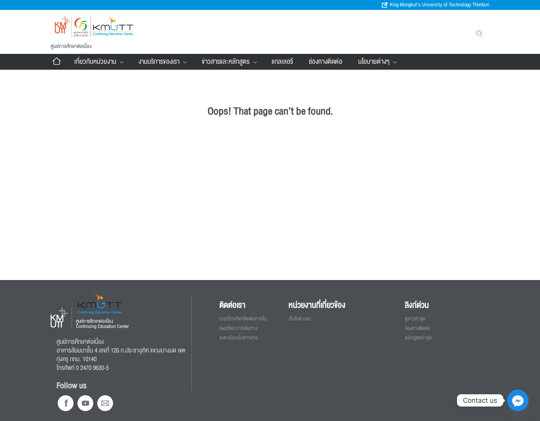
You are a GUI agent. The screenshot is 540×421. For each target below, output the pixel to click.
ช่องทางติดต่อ (325, 61)
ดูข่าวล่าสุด (415, 318)
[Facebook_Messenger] (518, 400)
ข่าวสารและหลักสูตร (225, 61)
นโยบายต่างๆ (373, 61)
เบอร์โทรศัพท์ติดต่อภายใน (243, 318)
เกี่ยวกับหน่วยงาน (95, 61)
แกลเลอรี (282, 61)
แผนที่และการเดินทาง (238, 328)
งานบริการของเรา (158, 61)
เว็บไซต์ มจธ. (300, 318)
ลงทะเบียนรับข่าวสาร (238, 337)
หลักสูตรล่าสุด (418, 337)
